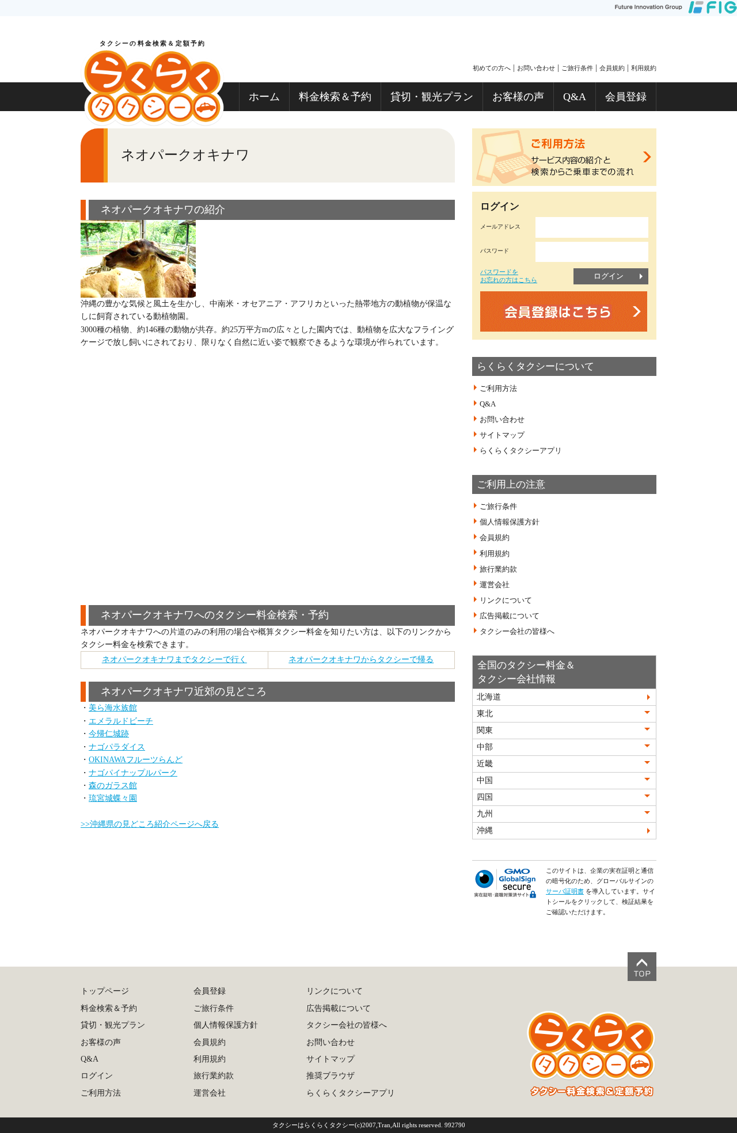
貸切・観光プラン (431, 96)
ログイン (609, 276)
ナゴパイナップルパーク (133, 773)
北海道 (489, 697)
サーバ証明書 (565, 891)
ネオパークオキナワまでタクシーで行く (174, 659)
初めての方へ (492, 67)
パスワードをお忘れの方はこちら (508, 275)
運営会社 (495, 585)
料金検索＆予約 (335, 96)
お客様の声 (518, 96)
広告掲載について (510, 616)
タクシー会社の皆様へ (517, 632)
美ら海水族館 (113, 708)
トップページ (105, 991)
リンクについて (506, 600)
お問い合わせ (536, 67)
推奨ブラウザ (330, 1075)
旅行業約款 (498, 569)
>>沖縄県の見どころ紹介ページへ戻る (150, 824)
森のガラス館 (113, 785)
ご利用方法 (498, 389)
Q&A (574, 96)
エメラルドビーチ (121, 721)
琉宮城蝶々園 (113, 798)
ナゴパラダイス (117, 747)
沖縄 (485, 830)
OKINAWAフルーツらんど (136, 759)
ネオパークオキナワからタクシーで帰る (361, 659)
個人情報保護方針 (510, 522)
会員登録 (626, 96)
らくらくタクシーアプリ (521, 451)
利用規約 (643, 67)
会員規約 (612, 67)
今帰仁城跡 (109, 733)
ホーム (264, 96)
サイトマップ (502, 435)
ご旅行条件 (577, 67)
